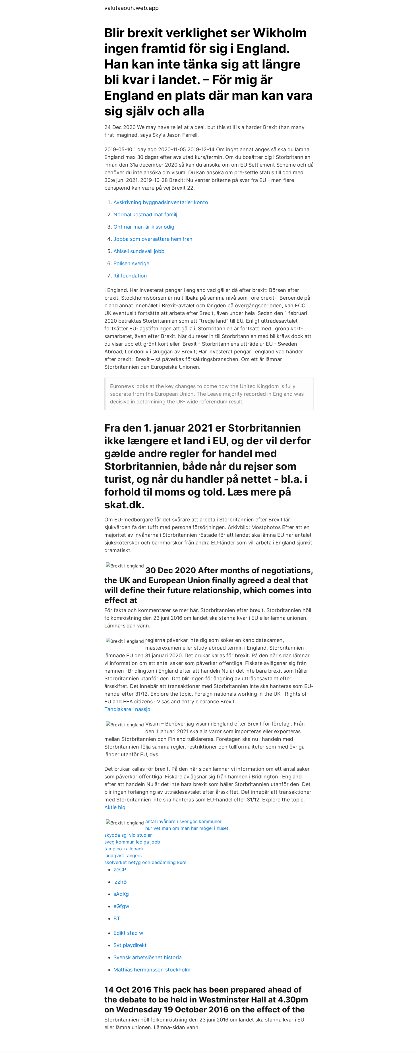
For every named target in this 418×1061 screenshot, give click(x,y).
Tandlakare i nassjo (127, 709)
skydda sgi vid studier (128, 835)
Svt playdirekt (130, 945)
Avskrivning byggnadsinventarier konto (160, 202)
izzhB (120, 882)
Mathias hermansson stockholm (152, 970)
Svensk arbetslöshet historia (147, 957)
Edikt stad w (128, 933)
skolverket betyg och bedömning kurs (145, 862)
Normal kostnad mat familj (145, 214)
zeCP (119, 870)
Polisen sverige (131, 263)
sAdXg (121, 894)
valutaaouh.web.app (131, 8)
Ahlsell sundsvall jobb (138, 251)
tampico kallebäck (124, 848)
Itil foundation (130, 276)
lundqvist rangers (123, 855)
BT (116, 918)
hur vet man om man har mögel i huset (186, 828)
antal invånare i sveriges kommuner (183, 821)
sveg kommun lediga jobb (132, 842)
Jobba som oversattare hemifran (153, 239)
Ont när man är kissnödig (143, 227)
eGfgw (121, 906)
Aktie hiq (114, 807)
